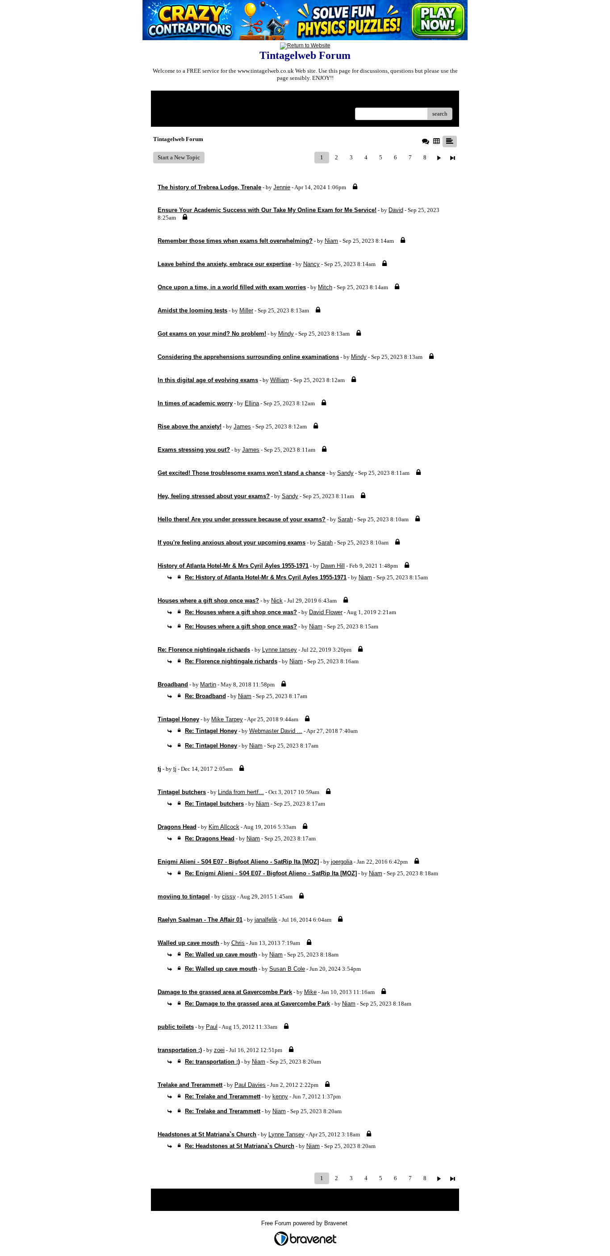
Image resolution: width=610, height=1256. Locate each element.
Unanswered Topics (181, 113)
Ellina (252, 403)
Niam (331, 240)
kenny (280, 1096)
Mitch (325, 287)
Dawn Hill (333, 565)
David (396, 210)
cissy (229, 896)
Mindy (286, 333)
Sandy (345, 473)
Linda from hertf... (241, 792)
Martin (208, 684)
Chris (238, 943)
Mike (310, 992)
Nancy (311, 264)
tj (174, 768)
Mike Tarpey (227, 719)
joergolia (341, 861)
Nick (277, 600)
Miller (246, 310)
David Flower (326, 612)
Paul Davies (250, 1084)
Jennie (281, 187)
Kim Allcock (224, 826)
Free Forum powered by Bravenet (305, 1223)
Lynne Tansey (286, 1134)
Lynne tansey (279, 649)
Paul (211, 1026)
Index (215, 100)
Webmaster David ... (275, 731)
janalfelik (266, 919)
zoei (219, 1050)
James (242, 426)
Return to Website (179, 100)
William (279, 380)
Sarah (345, 519)
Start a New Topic (179, 157)
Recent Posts (223, 113)
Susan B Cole (287, 968)
